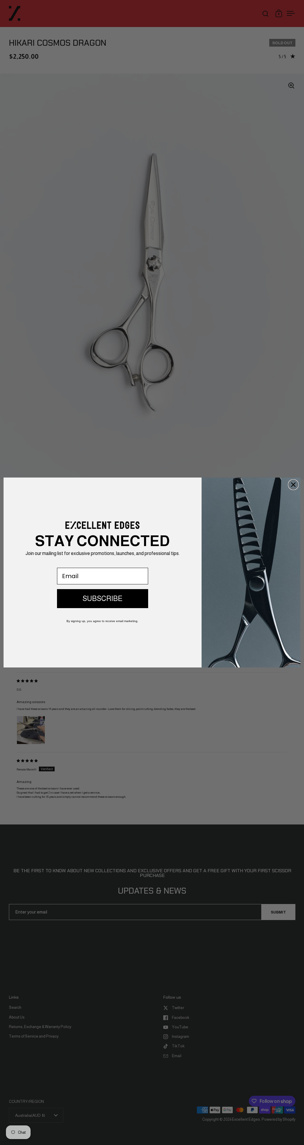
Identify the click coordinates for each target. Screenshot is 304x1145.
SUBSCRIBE (103, 598)
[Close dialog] (293, 484)
